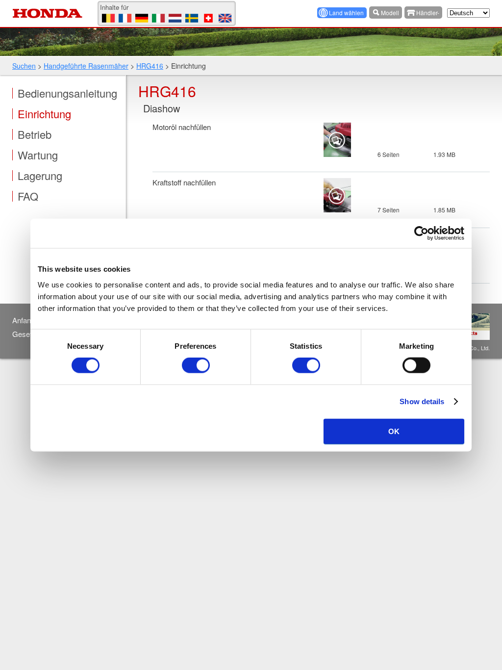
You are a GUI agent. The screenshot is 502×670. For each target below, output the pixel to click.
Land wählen (346, 12)
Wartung (38, 155)
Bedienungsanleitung (67, 93)
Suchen (24, 66)
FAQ (28, 196)
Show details (422, 401)
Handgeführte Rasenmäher (86, 66)
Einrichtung (44, 113)
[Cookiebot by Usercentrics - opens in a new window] (421, 233)
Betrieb (34, 134)
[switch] (196, 365)
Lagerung (40, 175)
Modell (390, 12)
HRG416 (149, 66)
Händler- (427, 12)
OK (394, 431)
